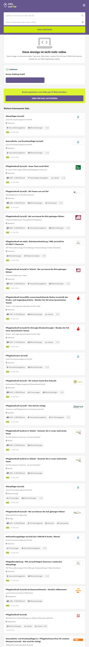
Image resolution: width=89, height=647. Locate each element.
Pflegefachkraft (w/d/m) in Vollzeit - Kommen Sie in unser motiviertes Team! (36, 460)
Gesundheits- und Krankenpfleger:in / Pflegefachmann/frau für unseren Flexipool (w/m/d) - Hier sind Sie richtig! (37, 640)
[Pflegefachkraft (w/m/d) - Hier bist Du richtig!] (44, 413)
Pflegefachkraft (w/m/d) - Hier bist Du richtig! (26, 406)
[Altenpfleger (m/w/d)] (44, 124)
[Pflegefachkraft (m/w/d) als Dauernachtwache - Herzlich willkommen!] (44, 597)
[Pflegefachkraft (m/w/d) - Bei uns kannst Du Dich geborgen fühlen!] (44, 224)
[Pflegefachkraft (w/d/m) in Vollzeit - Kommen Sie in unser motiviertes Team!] (44, 468)
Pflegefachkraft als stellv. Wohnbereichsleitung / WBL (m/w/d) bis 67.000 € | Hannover (35, 242)
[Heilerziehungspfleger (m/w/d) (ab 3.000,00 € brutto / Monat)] (44, 544)
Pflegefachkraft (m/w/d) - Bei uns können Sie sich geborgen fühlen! (35, 511)
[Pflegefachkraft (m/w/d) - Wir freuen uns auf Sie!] (44, 199)
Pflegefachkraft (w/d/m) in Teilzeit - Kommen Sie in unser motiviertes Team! (36, 432)
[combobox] (42, 15)
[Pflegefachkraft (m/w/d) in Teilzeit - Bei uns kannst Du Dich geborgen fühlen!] (44, 279)
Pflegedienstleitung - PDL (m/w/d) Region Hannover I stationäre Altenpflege (34, 563)
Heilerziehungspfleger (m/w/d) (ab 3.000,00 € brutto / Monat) (33, 536)
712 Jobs (25, 80)
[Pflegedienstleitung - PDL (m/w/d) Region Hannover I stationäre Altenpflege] (44, 571)
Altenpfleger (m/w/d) (15, 116)
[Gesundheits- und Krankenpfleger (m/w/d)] (44, 149)
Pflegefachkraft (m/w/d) (16, 614)
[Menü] (84, 5)
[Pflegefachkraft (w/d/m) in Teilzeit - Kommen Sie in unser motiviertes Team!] (44, 440)
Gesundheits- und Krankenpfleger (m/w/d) (24, 141)
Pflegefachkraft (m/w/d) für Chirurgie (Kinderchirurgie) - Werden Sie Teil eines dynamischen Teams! (37, 329)
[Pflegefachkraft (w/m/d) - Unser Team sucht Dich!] (44, 174)
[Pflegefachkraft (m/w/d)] (44, 622)
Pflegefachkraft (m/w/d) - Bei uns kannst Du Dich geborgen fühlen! (35, 216)
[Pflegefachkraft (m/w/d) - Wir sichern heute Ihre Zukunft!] (44, 388)
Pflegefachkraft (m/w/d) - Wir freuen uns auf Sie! (27, 191)
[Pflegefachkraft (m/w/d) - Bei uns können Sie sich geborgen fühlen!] (44, 519)
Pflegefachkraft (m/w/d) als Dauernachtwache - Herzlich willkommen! (36, 589)
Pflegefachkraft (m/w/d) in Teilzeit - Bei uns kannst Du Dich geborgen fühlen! (36, 270)
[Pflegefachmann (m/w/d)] (44, 363)
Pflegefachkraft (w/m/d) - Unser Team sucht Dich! (27, 166)
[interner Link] (10, 5)
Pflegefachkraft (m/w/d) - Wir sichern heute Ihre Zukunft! (31, 381)
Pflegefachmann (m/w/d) (17, 355)
